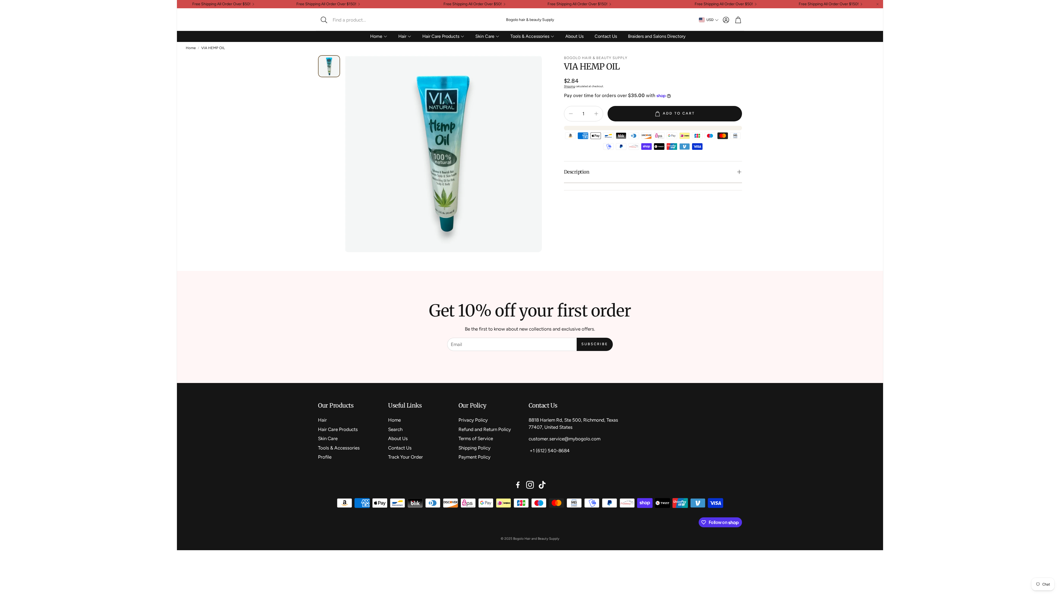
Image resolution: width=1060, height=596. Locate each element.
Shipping (569, 86)
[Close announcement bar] (877, 4)
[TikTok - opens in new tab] (542, 485)
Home (191, 48)
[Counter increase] (596, 114)
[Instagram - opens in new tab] (530, 485)
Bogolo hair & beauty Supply (530, 19)
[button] (354, 19)
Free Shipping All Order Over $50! (197, 4)
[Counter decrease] (571, 114)
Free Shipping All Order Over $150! (302, 4)
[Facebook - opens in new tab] (518, 485)
